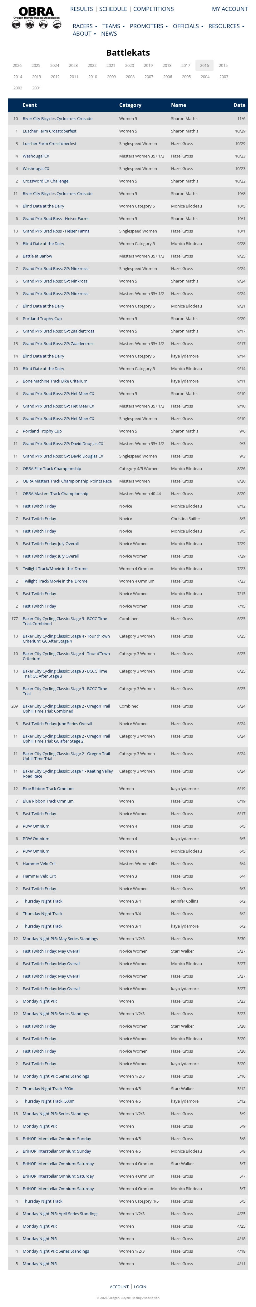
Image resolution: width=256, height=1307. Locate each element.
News (109, 33)
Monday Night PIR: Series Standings (56, 1013)
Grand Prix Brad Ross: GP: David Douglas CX (63, 443)
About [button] (83, 33)
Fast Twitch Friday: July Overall (51, 543)
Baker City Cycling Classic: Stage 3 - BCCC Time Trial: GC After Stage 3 (65, 673)
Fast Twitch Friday (39, 506)
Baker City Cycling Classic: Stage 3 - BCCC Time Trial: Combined (65, 621)
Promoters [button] (147, 25)
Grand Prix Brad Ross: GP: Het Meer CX (58, 393)
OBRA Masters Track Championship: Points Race (67, 481)
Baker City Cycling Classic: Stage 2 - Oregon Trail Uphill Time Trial (66, 756)
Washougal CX (36, 156)
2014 (17, 76)
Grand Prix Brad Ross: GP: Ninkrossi (55, 268)
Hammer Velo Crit (39, 863)
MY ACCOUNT (230, 9)
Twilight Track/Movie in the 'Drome (55, 568)
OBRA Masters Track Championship (55, 493)
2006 (167, 76)
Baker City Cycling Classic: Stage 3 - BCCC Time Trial (65, 691)
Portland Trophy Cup (42, 318)
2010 (92, 76)
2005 (186, 76)
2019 (148, 65)
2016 (204, 65)
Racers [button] (83, 25)
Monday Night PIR (40, 1001)
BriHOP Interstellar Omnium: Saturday (58, 1163)
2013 (36, 76)
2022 (92, 65)
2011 (74, 76)
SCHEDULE (113, 9)
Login (140, 1286)
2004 (205, 76)
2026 (17, 65)
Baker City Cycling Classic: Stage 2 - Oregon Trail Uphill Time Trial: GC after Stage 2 (66, 738)
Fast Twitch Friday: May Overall (51, 951)
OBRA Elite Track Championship (52, 468)
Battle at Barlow (37, 256)
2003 (223, 76)
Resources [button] (225, 25)
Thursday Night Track (42, 901)
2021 (110, 65)
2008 (130, 76)
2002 (17, 88)
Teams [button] (112, 25)
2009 (111, 76)
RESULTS (81, 9)
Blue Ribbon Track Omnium (48, 788)
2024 (54, 65)
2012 (55, 76)
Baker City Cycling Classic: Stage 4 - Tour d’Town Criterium (66, 656)
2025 (36, 65)
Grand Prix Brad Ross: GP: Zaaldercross (58, 331)
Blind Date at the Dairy (43, 206)
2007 (149, 76)
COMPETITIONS (153, 9)
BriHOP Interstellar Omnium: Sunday (57, 1138)
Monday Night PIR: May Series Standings (60, 938)
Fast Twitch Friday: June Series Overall (57, 723)
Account (119, 1286)
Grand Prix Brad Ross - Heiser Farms (56, 218)
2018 (167, 65)
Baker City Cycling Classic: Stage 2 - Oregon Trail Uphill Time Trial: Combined (66, 708)
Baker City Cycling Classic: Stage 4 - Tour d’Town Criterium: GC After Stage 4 (66, 638)
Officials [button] (186, 25)
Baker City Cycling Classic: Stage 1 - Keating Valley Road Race (68, 773)
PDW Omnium (36, 826)
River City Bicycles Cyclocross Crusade (57, 118)
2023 (73, 65)
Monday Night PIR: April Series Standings (60, 1213)
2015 (223, 65)
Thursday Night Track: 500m (49, 1088)
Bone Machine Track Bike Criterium (55, 381)
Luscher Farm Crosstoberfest (49, 131)
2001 (36, 88)
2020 (129, 65)
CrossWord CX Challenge (45, 181)
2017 (185, 65)
